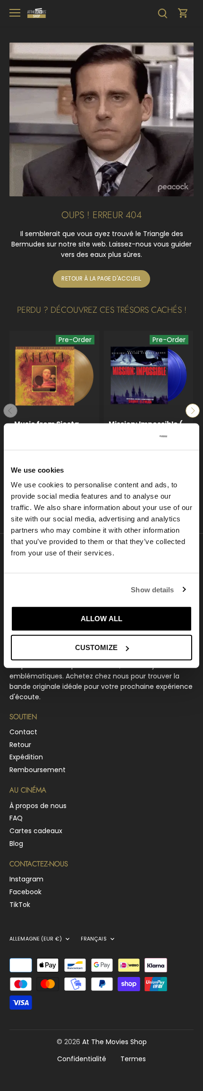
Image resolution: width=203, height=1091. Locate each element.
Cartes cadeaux (35, 831)
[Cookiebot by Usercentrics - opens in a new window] (127, 437)
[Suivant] (192, 410)
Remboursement (37, 769)
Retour (20, 744)
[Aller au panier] (183, 13)
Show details (152, 589)
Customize (96, 647)
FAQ (16, 818)
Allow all (101, 619)
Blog (16, 843)
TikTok (19, 904)
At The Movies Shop (114, 1042)
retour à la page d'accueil (101, 278)
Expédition (26, 757)
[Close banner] (188, 436)
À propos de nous (38, 805)
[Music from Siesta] (54, 375)
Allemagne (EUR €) (35, 939)
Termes (133, 1059)
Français (94, 939)
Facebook (25, 892)
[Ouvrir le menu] (14, 13)
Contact (23, 732)
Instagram (26, 879)
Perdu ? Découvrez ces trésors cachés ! (101, 310)
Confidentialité (81, 1059)
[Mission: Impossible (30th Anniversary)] (149, 375)
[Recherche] (162, 13)
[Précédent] (10, 410)
